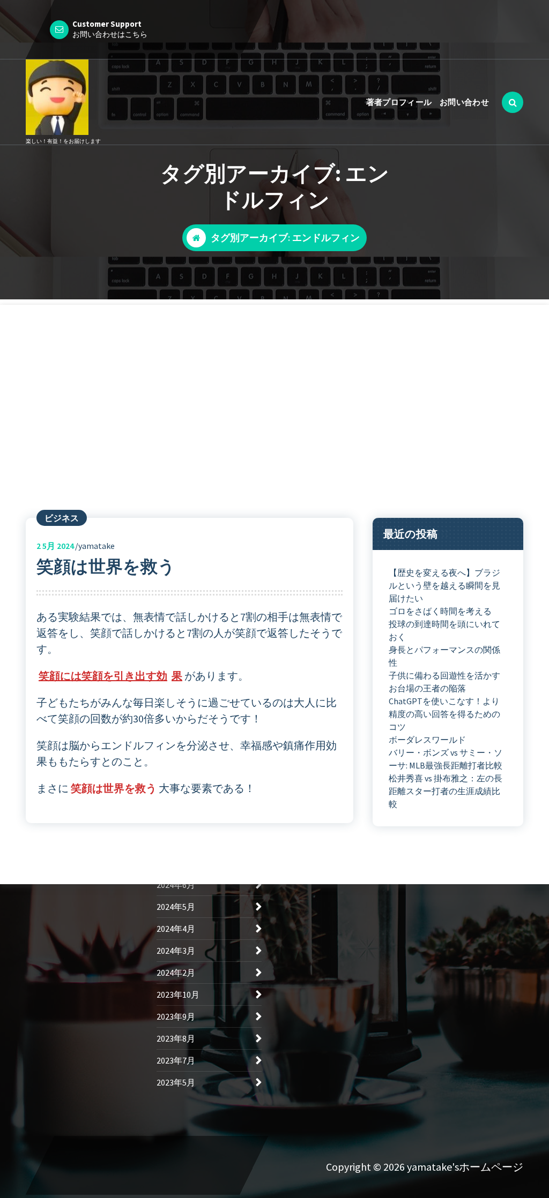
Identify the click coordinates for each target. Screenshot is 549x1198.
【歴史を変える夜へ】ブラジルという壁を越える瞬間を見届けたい (444, 585)
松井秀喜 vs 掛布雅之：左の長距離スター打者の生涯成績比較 (445, 791)
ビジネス (61, 518)
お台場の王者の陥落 (427, 688)
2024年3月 (176, 950)
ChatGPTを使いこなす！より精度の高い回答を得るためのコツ (444, 714)
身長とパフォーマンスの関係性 (444, 656)
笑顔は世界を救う (105, 566)
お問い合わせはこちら (109, 34)
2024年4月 (176, 928)
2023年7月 (176, 1060)
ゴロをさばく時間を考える (440, 611)
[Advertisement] (274, 380)
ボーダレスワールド (427, 739)
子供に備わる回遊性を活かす (444, 675)
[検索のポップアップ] (512, 102)
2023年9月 (176, 1016)
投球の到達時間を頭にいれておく (444, 630)
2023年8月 (176, 1038)
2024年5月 (176, 906)
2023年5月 (176, 1082)
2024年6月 (176, 884)
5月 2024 (55, 545)
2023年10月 (178, 994)
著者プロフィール (399, 102)
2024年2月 (176, 972)
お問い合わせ (464, 102)
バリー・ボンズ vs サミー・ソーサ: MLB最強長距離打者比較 (445, 759)
